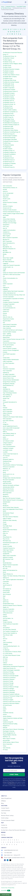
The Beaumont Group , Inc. (9, 56)
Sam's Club (5, 583)
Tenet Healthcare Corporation (10, 624)
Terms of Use (4, 888)
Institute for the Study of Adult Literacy (13, 417)
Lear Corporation (7, 445)
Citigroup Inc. (6, 287)
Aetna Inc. (5, 191)
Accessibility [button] (4, 890)
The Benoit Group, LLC (8, 162)
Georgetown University (8, 384)
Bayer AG (5, 245)
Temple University (7, 622)
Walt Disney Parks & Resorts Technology (13, 729)
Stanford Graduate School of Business (12, 605)
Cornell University (7, 306)
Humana (5, 408)
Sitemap (3, 835)
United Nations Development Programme (13, 666)
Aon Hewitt (6, 215)
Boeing (4, 254)
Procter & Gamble (7, 546)
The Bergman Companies (9, 163)
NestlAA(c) (5, 495)
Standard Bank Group (8, 604)
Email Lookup (4, 818)
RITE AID (5, 568)
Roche (4, 572)
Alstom (5, 204)
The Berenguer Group (8, 119)
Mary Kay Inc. (6, 463)
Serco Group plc (7, 594)
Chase (4, 280)
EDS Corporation (7, 336)
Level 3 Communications (9, 446)
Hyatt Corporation (7, 409)
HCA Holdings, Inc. (7, 395)
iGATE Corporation (7, 411)
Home (2, 6)
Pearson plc (6, 528)
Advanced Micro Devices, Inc (10, 188)
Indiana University (7, 413)
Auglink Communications (9, 230)
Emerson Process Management (11, 350)
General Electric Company (9, 376)
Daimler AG (6, 312)
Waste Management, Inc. (9, 733)
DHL (4, 323)
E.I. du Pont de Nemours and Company (12, 330)
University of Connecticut (9, 678)
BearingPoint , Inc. (7, 247)
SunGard (5, 617)
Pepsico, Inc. (6, 531)
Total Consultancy (7, 642)
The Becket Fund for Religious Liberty (12, 64)
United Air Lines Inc (8, 665)
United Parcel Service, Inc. (9, 668)
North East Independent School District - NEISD (13, 510)
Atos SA (5, 228)
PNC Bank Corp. (7, 541)
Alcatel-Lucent (6, 199)
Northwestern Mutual (8, 513)
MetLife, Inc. (6, 476)
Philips (4, 535)
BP (3, 256)
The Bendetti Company (8, 93)
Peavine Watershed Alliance (10, 530)
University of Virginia (8, 700)
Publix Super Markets (8, 550)
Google (5, 387)
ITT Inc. (5, 422)
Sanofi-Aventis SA (7, 585)
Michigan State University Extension (12, 478)
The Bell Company (7, 149)
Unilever (5, 663)
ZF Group (5, 750)
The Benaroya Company (9, 90)
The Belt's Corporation (8, 88)
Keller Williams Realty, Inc (9, 434)
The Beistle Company (8, 71)
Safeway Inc (6, 578)
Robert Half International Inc (10, 570)
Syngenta (5, 620)
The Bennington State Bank (10, 139)
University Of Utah (7, 698)
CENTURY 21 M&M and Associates (11, 275)
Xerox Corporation (7, 744)
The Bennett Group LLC (9, 160)
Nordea (5, 504)
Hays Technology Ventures (10, 393)
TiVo (4, 637)
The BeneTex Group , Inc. (9, 104)
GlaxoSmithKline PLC (8, 385)
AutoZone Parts (7, 234)
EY (3, 356)
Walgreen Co (6, 726)
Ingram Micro (6, 415)
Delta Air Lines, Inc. (8, 317)
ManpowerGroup (7, 461)
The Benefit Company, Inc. (9, 152)
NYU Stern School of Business (10, 517)
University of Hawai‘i (8, 685)
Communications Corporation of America (13, 299)
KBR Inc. (5, 432)
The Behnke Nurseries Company (11, 69)
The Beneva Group (7, 106)
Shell (4, 596)
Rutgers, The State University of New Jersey (14, 576)
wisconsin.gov (6, 740)
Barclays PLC (6, 239)
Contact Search (5, 808)
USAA (4, 707)
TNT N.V (5, 639)
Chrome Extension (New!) (7, 820)
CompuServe (6, 300)
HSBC (4, 406)
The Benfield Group (8, 108)
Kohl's (4, 437)
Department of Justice (8, 319)
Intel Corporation (7, 419)
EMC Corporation (7, 347)
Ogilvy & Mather (7, 519)
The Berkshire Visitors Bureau (10, 130)
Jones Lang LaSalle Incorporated (11, 428)
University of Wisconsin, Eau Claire (11, 702)
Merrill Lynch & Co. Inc (8, 474)
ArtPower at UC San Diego (9, 223)
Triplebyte (5, 644)
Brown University (7, 260)
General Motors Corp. (8, 378)
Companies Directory (10, 6)
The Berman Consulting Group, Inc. (11, 132)
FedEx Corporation (7, 361)
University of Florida (8, 681)
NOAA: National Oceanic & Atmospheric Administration (13, 501)
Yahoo (4, 746)
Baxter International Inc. (9, 243)
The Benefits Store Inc (8, 101)
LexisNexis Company (8, 448)
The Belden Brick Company (10, 77)
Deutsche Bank (7, 321)
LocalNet (5, 452)
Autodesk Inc (6, 232)
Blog (2, 803)
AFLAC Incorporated (8, 193)
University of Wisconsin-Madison (11, 703)
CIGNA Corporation (8, 284)
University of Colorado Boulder (11, 676)
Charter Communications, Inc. (10, 278)
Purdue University (7, 552)
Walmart (5, 727)
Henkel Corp (6, 398)
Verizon (5, 715)
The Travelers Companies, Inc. (10, 631)
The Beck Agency (7, 60)
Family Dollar (6, 358)
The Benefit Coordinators (9, 154)
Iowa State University (8, 421)
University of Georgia (8, 683)
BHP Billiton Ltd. (7, 252)
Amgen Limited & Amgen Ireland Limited (13, 214)
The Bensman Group (8, 114)
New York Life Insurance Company (11, 498)
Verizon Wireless (7, 716)
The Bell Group (6, 143)
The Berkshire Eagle (8, 126)
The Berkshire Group (8, 128)
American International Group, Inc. (11, 212)
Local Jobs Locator (7, 450)
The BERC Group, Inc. (8, 117)
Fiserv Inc (5, 367)
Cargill (4, 269)
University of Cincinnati (8, 674)
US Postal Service (7, 705)
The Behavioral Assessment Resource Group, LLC (12, 53)
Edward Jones (6, 337)
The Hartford (6, 628)
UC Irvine (5, 661)
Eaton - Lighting (7, 334)
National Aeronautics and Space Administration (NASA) (11, 486)
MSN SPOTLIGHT (7, 483)
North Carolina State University (11, 507)
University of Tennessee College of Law (13, 696)
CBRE (4, 271)
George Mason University (9, 382)
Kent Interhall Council (8, 435)
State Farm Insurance (8, 611)
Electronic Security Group (9, 343)
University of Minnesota (9, 690)
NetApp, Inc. (6, 496)
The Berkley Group (7, 165)
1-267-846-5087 (8, 853)
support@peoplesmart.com (11, 850)
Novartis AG (6, 515)
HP (3, 404)
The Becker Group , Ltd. (9, 62)
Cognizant (5, 289)
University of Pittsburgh (9, 692)
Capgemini (5, 263)
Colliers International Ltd (9, 293)
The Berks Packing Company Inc (11, 125)
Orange (5, 524)
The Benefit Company (8, 97)
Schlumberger (6, 591)
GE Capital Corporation (8, 374)
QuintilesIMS (6, 554)
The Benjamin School (8, 158)
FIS (3, 365)
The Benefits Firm (7, 156)
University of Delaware (8, 679)
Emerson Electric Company (9, 348)
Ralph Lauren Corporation (9, 556)
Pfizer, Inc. (5, 533)
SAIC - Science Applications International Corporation (13, 580)
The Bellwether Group (8, 86)
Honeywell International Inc (10, 402)
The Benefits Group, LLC (9, 102)
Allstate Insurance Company (10, 202)
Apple (4, 217)
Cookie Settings (5, 894)
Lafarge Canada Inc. (8, 443)
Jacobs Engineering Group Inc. (10, 426)
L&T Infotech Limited (8, 441)
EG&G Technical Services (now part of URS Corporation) (13, 340)
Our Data (3, 813)
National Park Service (8, 489)
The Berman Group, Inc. (9, 134)
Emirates (5, 352)
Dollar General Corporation (10, 324)
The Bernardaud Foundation (10, 136)
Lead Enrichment (5, 811)
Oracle (4, 522)
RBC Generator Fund (8, 559)
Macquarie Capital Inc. (8, 459)
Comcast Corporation (8, 297)
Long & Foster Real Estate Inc (10, 454)
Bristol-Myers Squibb (8, 258)
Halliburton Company (8, 391)
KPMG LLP (5, 439)
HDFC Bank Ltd (7, 397)
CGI (4, 276)
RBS (4, 561)
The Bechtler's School (8, 58)
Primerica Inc (6, 544)
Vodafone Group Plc (8, 722)
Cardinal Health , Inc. (8, 267)
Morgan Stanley (7, 482)
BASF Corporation (7, 241)
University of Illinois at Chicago (11, 687)
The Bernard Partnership (9, 138)
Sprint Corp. (6, 602)
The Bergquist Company (9, 121)
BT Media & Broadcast (8, 262)
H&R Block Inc (6, 389)
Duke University (7, 328)
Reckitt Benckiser (7, 563)
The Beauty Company (8, 145)
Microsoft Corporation (8, 480)
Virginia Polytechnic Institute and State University (12, 719)
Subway (5, 615)
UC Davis (5, 659)
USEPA (4, 709)
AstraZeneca (6, 225)
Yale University (6, 748)
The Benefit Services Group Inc (10, 141)
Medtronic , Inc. (6, 469)
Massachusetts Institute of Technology (13, 465)
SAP (4, 587)
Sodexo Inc (5, 600)
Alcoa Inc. (5, 201)
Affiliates (3, 801)
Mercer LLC (6, 470)
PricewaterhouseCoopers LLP (10, 543)
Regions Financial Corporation (10, 565)
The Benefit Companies (9, 99)
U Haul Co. (5, 648)
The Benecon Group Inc (9, 95)
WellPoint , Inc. (6, 737)
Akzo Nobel (6, 195)
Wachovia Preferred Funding (10, 724)
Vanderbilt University (8, 713)
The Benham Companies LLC (10, 112)
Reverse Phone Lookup (7, 816)
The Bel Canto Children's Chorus (11, 75)
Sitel (4, 598)
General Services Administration (11, 380)
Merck (4, 472)
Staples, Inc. (6, 607)
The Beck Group (7, 65)
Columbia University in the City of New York (14, 295)
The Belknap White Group (9, 80)
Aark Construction (7, 186)
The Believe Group (7, 78)
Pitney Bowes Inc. (7, 537)
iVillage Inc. (6, 424)
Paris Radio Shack (7, 526)
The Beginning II (7, 147)
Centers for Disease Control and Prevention (14, 273)
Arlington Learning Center (9, 221)
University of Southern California (11, 694)
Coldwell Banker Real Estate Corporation (13, 291)
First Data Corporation (8, 363)
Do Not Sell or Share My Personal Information (13, 830)
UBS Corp (5, 657)
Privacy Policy (11, 782)
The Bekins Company (8, 73)
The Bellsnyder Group (8, 84)
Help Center (4, 828)
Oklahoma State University (10, 520)
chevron (5, 282)
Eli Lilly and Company (8, 345)
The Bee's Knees (7, 67)
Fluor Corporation (7, 371)
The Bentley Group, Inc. (9, 115)
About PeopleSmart (6, 798)
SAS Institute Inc (7, 589)
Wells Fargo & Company (9, 739)
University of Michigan (8, 689)
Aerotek (5, 189)
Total (4, 641)
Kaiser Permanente (8, 430)
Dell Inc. (5, 315)
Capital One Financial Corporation (11, 265)
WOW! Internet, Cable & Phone (11, 742)
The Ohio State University (9, 629)
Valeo (4, 711)
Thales (4, 626)
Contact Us (4, 825)
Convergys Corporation (8, 304)
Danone (5, 313)
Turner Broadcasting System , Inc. (11, 646)
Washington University (8, 731)
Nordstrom (5, 506)
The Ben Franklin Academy (9, 110)
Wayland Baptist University (9, 735)
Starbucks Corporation (8, 609)
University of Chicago (8, 672)
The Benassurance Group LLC (10, 91)
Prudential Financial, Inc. (9, 548)
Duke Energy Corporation (9, 326)
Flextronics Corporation (9, 369)
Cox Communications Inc (9, 308)
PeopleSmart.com (12, 784)
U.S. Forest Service (7, 654)
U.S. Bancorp (6, 650)
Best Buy (5, 250)
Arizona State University (9, 219)
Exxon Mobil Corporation (9, 354)
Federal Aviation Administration (11, 360)
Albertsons (5, 197)
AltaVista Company (8, 206)
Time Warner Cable (8, 635)
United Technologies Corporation (11, 670)
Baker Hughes (6, 236)
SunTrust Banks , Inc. (8, 618)
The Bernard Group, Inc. (9, 167)
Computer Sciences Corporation (11, 302)
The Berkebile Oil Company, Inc (11, 123)
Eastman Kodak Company (9, 332)
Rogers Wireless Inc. (8, 574)
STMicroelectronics (7, 613)
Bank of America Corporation (10, 238)
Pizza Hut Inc (6, 539)
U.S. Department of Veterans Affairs (12, 652)
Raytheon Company (8, 557)
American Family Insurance (9, 210)
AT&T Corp (6, 226)
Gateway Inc (6, 373)
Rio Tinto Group (7, 567)
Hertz (4, 400)
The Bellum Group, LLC (9, 151)
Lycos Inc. (5, 458)
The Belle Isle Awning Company (11, 82)
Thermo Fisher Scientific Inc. (10, 633)
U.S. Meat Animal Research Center (11, 655)
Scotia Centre (6, 593)
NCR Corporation (7, 493)
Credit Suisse (6, 310)
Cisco (4, 286)
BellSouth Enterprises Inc (9, 249)
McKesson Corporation (8, 467)
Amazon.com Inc (7, 208)
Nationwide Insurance (8, 491)
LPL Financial (6, 456)
